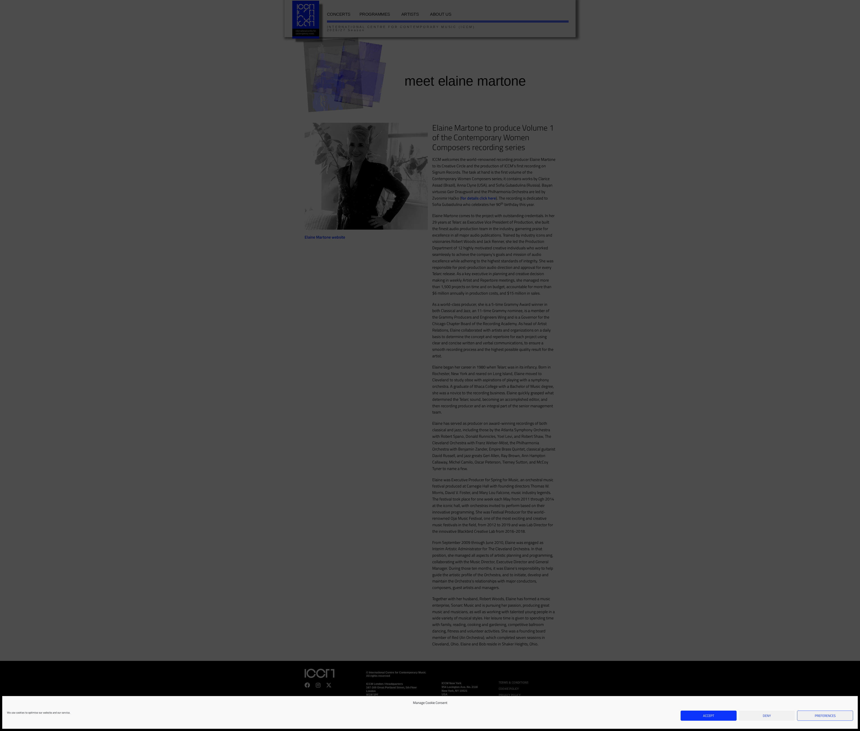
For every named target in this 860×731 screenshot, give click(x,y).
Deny (767, 715)
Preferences (825, 715)
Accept (708, 715)
